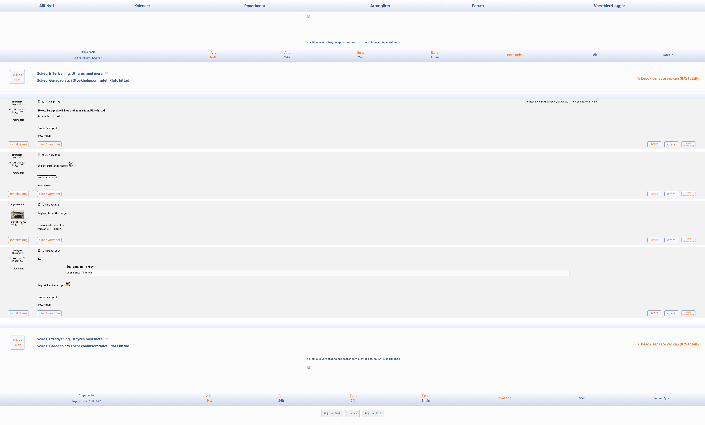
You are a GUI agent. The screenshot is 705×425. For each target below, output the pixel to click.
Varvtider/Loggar (609, 5)
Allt (287, 55)
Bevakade (514, 55)
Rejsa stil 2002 (332, 413)
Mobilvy (352, 413)
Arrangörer (380, 5)
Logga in (668, 55)
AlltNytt (213, 55)
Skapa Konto (88, 52)
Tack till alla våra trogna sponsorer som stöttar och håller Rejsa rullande (352, 42)
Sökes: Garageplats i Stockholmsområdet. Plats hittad (83, 80)
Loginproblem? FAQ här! (88, 58)
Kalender (142, 5)
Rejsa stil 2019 (373, 413)
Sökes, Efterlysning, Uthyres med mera (70, 73)
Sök (594, 55)
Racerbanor (254, 5)
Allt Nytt (47, 5)
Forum (478, 5)
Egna (361, 55)
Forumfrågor (661, 398)
